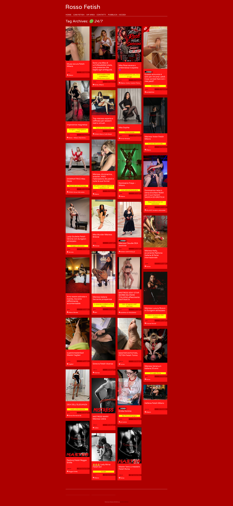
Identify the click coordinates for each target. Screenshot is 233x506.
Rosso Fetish (82, 6)
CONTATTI (101, 15)
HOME (68, 15)
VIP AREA (90, 15)
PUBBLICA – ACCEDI (117, 15)
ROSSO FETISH (124, 502)
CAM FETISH (78, 15)
